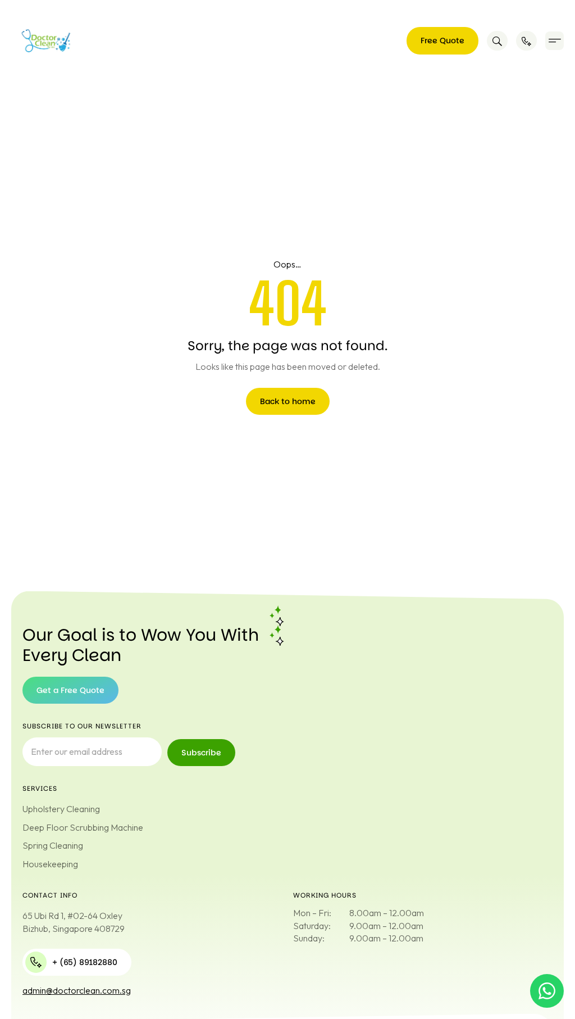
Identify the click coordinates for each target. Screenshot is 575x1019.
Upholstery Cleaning (61, 808)
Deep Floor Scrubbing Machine (82, 827)
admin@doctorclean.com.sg (76, 990)
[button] (554, 40)
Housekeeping (50, 863)
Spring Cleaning (52, 845)
